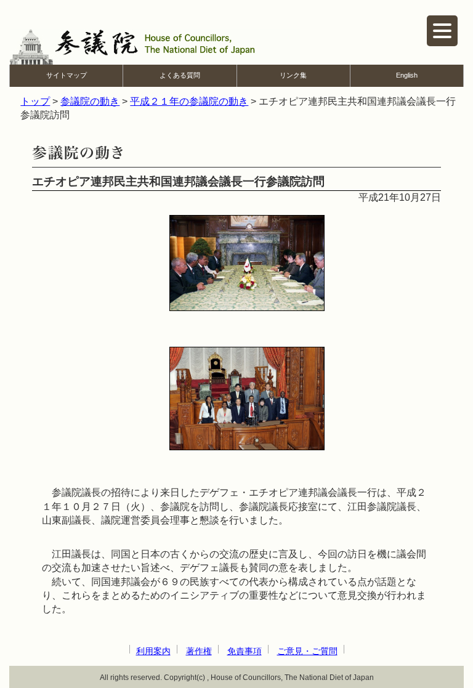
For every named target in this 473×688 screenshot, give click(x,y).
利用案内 (153, 651)
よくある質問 (180, 75)
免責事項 (244, 651)
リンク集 (293, 75)
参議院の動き (89, 101)
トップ (35, 101)
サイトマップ (66, 75)
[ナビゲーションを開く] (442, 30)
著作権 (199, 651)
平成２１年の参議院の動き (189, 101)
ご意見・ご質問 (307, 651)
